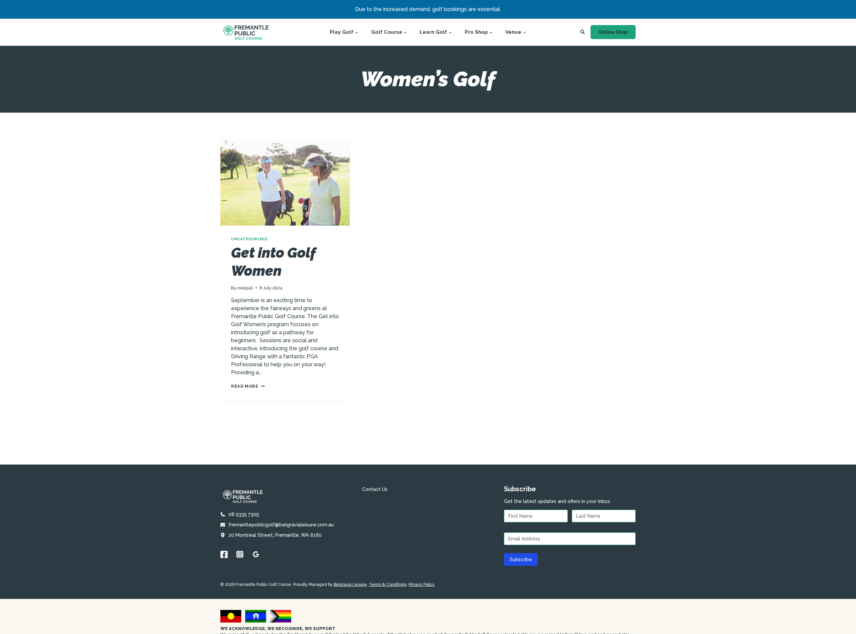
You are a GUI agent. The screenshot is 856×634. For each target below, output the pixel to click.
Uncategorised (249, 239)
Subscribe (521, 559)
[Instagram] (240, 554)
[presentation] (285, 182)
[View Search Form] (582, 32)
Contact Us (375, 489)
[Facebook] (224, 554)
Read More (248, 386)
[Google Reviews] (256, 554)
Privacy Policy (422, 584)
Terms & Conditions (388, 584)
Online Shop (613, 32)
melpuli (245, 287)
